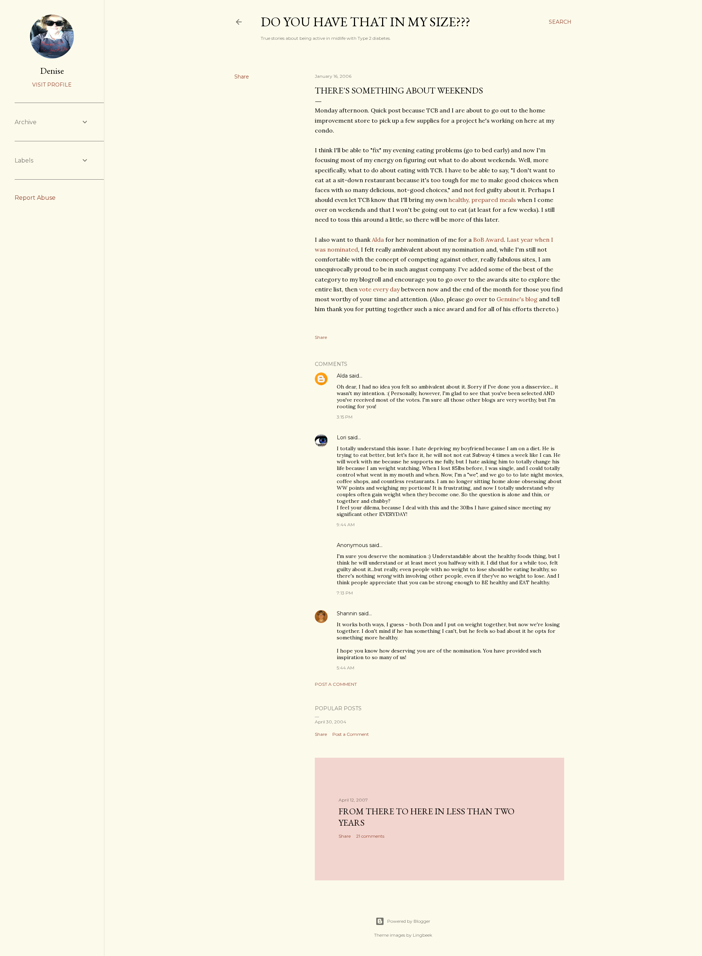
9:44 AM (346, 524)
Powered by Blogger (408, 921)
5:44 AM (345, 667)
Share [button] (241, 76)
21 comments (370, 836)
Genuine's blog (517, 299)
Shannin (347, 613)
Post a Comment (336, 684)
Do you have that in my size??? (365, 21)
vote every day (379, 289)
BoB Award (488, 239)
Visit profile (52, 84)
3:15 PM (344, 417)
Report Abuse (35, 197)
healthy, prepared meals (482, 199)
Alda (378, 239)
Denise (52, 70)
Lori (341, 437)
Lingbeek (422, 935)
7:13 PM (345, 593)
